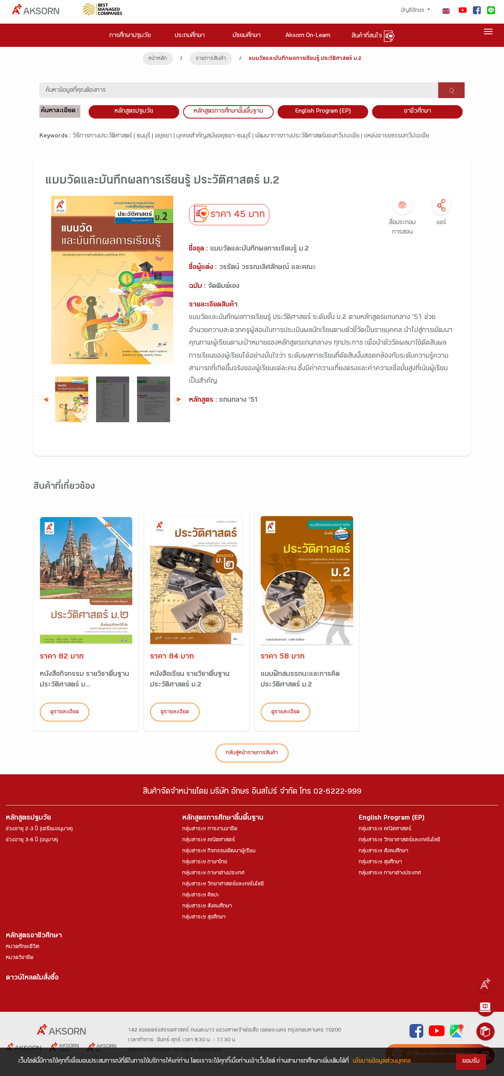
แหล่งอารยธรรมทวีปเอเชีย (396, 136)
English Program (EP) (323, 111)
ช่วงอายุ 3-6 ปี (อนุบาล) (32, 840)
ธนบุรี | (146, 136)
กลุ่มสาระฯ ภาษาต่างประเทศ (213, 873)
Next (178, 399)
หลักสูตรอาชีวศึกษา (34, 936)
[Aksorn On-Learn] (485, 1007)
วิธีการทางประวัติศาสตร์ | (104, 136)
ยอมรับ (471, 1061)
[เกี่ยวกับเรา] (485, 983)
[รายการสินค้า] (485, 1031)
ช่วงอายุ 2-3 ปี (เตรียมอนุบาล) (39, 829)
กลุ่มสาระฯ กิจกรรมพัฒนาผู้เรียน (219, 851)
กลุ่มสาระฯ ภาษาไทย (204, 862)
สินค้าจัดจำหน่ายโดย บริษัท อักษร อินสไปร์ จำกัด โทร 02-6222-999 (252, 792)
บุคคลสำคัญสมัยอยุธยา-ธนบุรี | (215, 136)
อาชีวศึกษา (417, 111)
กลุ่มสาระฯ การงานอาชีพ (209, 829)
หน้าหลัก (157, 59)
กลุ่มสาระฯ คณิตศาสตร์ (208, 840)
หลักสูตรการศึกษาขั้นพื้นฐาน (228, 111)
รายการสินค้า (211, 59)
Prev (45, 399)
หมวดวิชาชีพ (19, 958)
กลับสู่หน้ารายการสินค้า (252, 753)
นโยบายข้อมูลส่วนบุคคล (382, 1061)
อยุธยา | (165, 136)
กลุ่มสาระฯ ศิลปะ (200, 895)
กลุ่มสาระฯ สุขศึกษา (204, 917)
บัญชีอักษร (413, 11)
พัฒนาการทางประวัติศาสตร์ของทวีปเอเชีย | (309, 136)
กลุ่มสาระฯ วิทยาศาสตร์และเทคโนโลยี (223, 884)
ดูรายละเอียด (64, 712)
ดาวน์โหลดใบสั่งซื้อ (32, 978)
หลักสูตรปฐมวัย (28, 819)
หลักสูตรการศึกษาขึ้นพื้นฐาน (222, 819)
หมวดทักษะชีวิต (22, 947)
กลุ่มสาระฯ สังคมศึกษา (207, 906)
